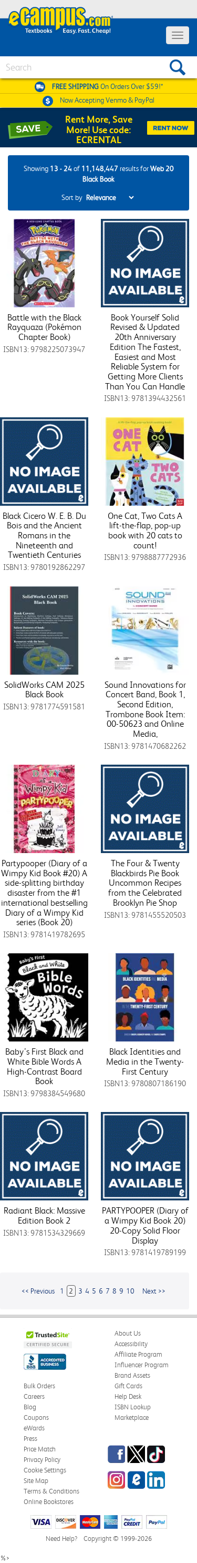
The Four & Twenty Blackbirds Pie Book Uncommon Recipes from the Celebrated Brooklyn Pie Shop (145, 883)
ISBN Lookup (133, 1407)
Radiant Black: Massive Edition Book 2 (44, 1215)
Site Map (36, 1481)
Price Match (40, 1449)
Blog (30, 1407)
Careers (34, 1396)
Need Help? (61, 1538)
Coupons (36, 1417)
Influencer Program (142, 1365)
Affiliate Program (138, 1354)
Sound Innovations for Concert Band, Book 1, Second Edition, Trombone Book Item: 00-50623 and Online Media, (145, 709)
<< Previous (38, 1291)
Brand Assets (132, 1375)
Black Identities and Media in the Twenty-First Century (145, 1061)
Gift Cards (128, 1386)
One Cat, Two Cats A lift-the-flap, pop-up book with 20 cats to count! (145, 530)
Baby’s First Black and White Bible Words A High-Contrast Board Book (44, 1066)
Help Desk (128, 1396)
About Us (128, 1333)
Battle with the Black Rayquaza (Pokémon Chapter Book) (44, 327)
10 (130, 1291)
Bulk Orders (39, 1386)
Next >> (153, 1291)
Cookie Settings (45, 1470)
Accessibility (131, 1344)
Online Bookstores (49, 1502)
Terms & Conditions (51, 1491)
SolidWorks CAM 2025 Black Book (44, 689)
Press (30, 1438)
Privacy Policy (42, 1460)
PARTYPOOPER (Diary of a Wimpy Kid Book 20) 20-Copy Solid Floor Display (145, 1225)
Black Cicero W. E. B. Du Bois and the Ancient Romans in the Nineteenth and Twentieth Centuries (44, 535)
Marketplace (132, 1417)
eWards (34, 1428)
